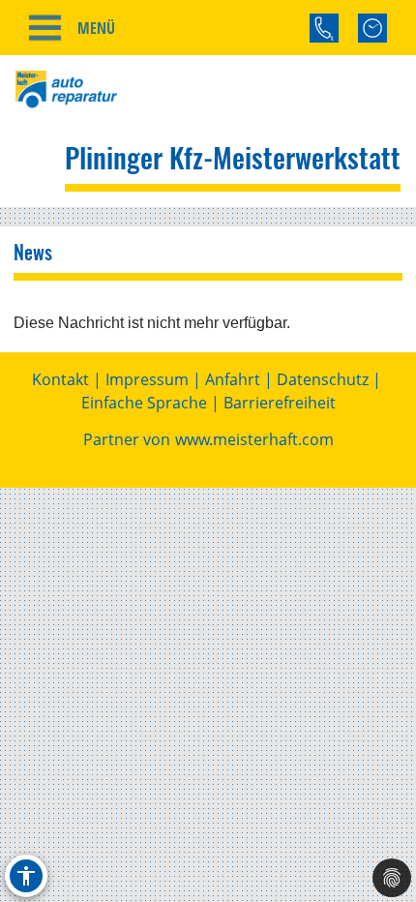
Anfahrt (232, 379)
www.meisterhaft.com (254, 439)
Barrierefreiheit (279, 402)
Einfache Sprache (144, 402)
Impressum (147, 379)
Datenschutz (323, 379)
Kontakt (60, 379)
